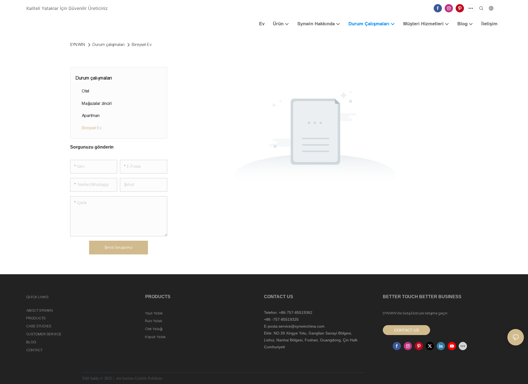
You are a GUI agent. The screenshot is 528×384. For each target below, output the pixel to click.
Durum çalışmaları (109, 44)
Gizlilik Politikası (148, 378)
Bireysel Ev (142, 44)
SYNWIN (78, 44)
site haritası (125, 378)
